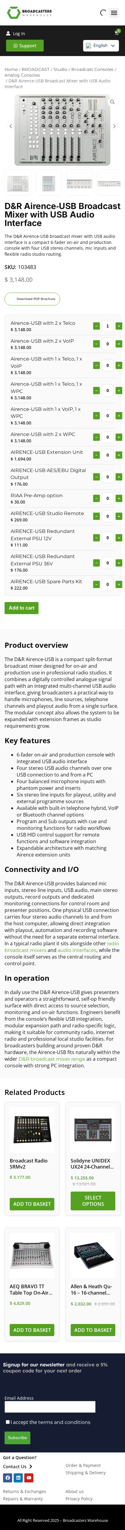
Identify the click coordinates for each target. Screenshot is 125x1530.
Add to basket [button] (32, 1204)
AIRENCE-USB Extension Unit (47, 452)
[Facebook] (7, 1477)
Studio (60, 69)
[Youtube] (28, 1477)
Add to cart (21, 607)
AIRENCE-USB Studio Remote (47, 513)
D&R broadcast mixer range (52, 1059)
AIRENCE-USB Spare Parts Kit (46, 581)
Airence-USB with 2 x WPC (43, 434)
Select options (93, 1200)
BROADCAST (35, 69)
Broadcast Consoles (92, 69)
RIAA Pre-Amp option (37, 495)
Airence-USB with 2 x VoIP (42, 341)
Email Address (19, 1398)
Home (11, 69)
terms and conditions (64, 1422)
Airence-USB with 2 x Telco (43, 323)
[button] (114, 13)
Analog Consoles (22, 75)
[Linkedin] (18, 1477)
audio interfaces (77, 950)
